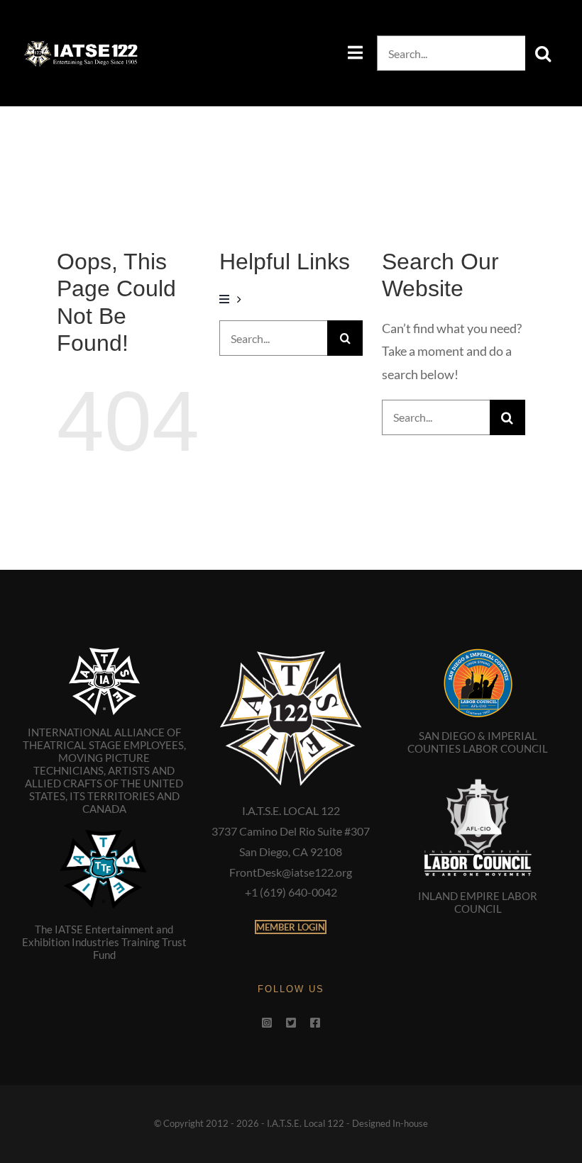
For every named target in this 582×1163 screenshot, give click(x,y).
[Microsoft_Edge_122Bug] (291, 654)
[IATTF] (104, 832)
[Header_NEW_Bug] (80, 44)
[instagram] (267, 1022)
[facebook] (315, 1022)
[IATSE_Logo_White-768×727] (104, 654)
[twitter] (291, 1022)
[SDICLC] (477, 654)
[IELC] (477, 772)
